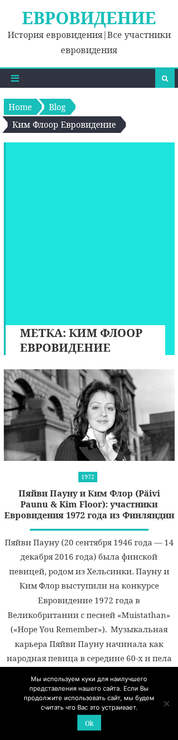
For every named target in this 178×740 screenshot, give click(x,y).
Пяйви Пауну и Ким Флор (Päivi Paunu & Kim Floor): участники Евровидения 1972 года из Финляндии (89, 504)
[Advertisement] (89, 231)
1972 (87, 477)
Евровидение (89, 17)
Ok (89, 723)
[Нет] (166, 703)
